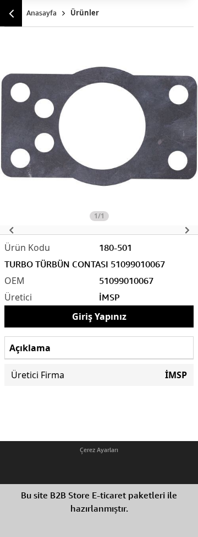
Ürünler (84, 13)
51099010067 (126, 280)
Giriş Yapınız (99, 316)
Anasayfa (41, 13)
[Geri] (11, 13)
